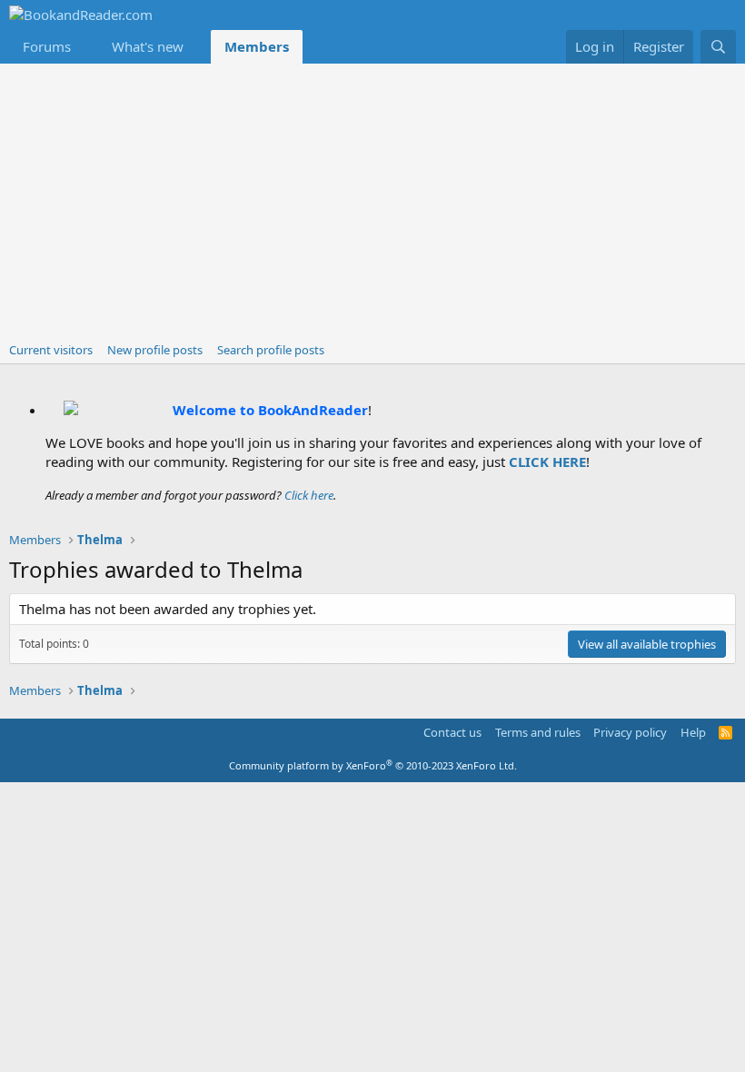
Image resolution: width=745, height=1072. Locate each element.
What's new (148, 46)
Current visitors (51, 350)
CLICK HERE (547, 461)
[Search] (718, 47)
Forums (47, 46)
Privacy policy (630, 732)
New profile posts (155, 350)
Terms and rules (538, 732)
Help (693, 732)
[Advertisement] (372, 200)
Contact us (452, 732)
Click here (308, 495)
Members (256, 46)
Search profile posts (270, 350)
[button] (85, 47)
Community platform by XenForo (373, 765)
